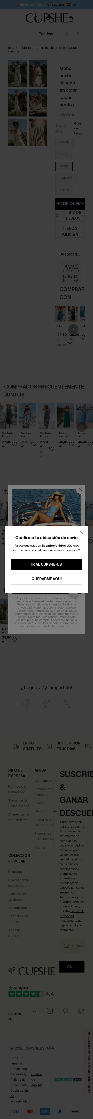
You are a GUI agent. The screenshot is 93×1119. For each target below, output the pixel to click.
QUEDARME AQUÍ (47, 579)
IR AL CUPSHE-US (46, 564)
